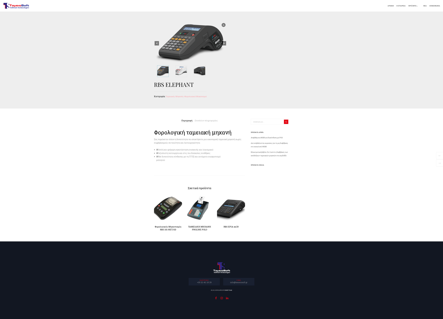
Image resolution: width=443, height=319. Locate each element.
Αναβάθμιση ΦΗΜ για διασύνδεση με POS (267, 138)
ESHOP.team (228, 290)
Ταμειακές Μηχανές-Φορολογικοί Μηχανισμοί (186, 96)
